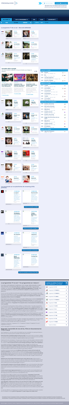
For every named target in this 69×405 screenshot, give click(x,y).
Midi (42, 22)
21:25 (15, 164)
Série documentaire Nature (16, 119)
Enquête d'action (16, 153)
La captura (16, 192)
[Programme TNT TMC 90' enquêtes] (26, 172)
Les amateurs (17, 128)
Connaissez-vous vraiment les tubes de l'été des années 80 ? (19, 85)
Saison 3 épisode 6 (34, 45)
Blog (41, 19)
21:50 (32, 113)
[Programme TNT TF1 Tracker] (8, 38)
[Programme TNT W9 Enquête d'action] (8, 160)
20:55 (15, 138)
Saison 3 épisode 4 (17, 45)
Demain (25, 22)
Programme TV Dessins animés (15, 398)
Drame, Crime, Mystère (34, 201)
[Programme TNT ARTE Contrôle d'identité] (26, 147)
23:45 (15, 100)
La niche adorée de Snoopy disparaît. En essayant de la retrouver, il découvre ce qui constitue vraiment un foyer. (34, 219)
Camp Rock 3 (34, 234)
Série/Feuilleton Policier (17, 36)
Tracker (15, 32)
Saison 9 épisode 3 (17, 179)
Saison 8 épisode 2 (34, 179)
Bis (14, 166)
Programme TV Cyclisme (41, 396)
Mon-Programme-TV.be (29, 403)
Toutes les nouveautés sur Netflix (31, 206)
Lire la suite (6, 95)
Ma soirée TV (6, 19)
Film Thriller (17, 107)
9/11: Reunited (17, 234)
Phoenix (15, 140)
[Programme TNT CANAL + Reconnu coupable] (8, 109)
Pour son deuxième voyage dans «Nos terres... (17, 58)
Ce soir (16, 22)
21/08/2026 (17, 191)
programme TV (58, 7)
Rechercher (51, 19)
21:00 (32, 100)
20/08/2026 (34, 191)
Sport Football (34, 104)
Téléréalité (17, 180)
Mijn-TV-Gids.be (37, 403)
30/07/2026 (34, 211)
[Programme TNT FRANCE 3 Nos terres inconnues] (8, 63)
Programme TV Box (24, 396)
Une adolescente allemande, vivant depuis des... (34, 143)
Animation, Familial (33, 223)
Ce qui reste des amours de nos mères (34, 56)
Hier (6, 22)
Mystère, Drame (33, 264)
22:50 (32, 53)
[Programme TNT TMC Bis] (8, 172)
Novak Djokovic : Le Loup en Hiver (17, 257)
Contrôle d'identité (33, 140)
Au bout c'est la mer (17, 116)
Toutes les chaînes (52, 324)
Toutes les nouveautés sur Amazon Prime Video (28, 272)
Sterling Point (34, 256)
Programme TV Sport (6, 396)
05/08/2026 (34, 254)
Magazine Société (33, 170)
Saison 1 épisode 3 (34, 130)
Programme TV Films (26, 398)
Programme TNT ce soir (60, 398)
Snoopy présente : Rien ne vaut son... (34, 214)
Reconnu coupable (16, 102)
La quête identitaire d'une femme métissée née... (34, 59)
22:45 (32, 31)
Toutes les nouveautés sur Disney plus (30, 250)
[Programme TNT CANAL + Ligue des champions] (26, 107)
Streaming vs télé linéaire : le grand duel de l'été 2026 (31, 85)
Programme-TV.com (20, 403)
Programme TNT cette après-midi (48, 398)
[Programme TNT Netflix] (8, 204)
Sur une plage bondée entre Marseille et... (33, 156)
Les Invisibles (17, 44)
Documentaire (17, 221)
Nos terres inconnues (16, 56)
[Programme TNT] (8, 224)
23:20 (32, 164)
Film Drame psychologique (34, 145)
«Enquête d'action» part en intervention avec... (17, 156)
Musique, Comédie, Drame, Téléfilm (34, 245)
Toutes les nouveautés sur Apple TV (31, 228)
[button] (36, 71)
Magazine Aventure (16, 60)
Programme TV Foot (32, 396)
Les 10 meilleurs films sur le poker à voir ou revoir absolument (7, 85)
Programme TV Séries (15, 396)
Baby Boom (16, 178)
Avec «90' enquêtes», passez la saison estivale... (34, 168)
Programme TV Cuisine (51, 396)
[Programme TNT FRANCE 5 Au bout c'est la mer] (8, 122)
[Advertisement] (34, 13)
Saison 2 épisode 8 (17, 34)
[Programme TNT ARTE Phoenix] (8, 146)
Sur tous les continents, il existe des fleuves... (34, 118)
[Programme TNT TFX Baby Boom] (8, 183)
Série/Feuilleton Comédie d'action (17, 132)
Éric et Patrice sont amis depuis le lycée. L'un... (17, 168)
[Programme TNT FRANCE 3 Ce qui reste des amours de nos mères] (26, 64)
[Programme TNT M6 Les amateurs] (8, 134)
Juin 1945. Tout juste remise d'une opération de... (17, 142)
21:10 (15, 31)
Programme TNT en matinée (36, 398)
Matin (37, 22)
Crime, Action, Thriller (17, 202)
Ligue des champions (33, 102)
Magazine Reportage (16, 158)
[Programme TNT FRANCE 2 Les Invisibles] (8, 50)
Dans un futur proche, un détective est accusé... (16, 105)
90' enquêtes (34, 166)
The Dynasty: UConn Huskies (17, 213)
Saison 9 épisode (16, 117)
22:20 (32, 127)
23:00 (32, 151)
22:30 (32, 138)
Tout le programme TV (21, 19)
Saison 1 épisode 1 (34, 34)
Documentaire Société (34, 61)
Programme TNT (53, 287)
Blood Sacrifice (34, 192)
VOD (34, 19)
